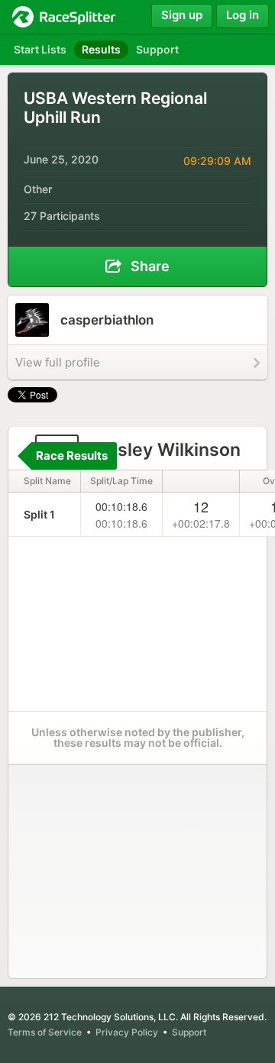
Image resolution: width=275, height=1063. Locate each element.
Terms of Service (45, 1032)
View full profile (57, 362)
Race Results (72, 455)
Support (189, 1032)
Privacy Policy (126, 1032)
